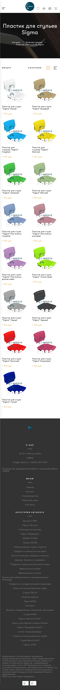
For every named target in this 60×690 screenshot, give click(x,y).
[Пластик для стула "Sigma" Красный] (15, 342)
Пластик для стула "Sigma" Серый (11, 319)
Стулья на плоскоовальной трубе (30, 636)
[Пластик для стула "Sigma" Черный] (45, 301)
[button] (8, 99)
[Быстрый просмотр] (17, 99)
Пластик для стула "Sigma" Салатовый (42, 276)
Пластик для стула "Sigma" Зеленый (11, 191)
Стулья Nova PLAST (30, 640)
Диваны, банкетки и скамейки (30, 560)
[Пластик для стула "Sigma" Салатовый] (45, 258)
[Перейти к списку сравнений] (44, 8)
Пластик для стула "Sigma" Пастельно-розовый (42, 233)
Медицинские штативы (30, 573)
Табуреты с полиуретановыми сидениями (30, 584)
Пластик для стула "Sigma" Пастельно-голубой (12, 233)
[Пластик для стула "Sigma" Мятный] (45, 174)
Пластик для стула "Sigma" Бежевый (41, 107)
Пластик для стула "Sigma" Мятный (41, 191)
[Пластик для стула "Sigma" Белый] (15, 90)
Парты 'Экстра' (30, 525)
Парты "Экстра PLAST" (30, 619)
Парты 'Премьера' (30, 534)
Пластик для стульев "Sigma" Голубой (10, 149)
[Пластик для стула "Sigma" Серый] (15, 301)
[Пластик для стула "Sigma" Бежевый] (45, 90)
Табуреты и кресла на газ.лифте (30, 551)
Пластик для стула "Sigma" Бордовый (41, 360)
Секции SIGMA (30, 542)
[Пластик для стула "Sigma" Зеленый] (15, 174)
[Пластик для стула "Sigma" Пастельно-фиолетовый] (15, 258)
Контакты (30, 504)
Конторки (30, 606)
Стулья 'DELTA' (30, 592)
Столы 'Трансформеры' (30, 632)
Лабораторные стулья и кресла (30, 547)
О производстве (30, 496)
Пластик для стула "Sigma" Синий (11, 401)
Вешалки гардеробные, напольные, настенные (30, 610)
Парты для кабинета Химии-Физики (30, 623)
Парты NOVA (30, 601)
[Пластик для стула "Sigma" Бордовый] (45, 342)
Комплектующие (30, 597)
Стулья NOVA (30, 614)
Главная (30, 487)
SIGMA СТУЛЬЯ (30, 538)
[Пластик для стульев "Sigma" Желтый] (45, 130)
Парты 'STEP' (30, 645)
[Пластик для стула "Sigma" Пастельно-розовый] (45, 215)
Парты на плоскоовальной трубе (30, 588)
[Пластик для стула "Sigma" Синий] (15, 383)
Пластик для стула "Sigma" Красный (11, 360)
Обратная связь (30, 500)
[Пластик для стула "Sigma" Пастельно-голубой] (15, 215)
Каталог (30, 491)
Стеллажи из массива (30, 529)
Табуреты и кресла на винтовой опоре (30, 564)
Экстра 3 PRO (30, 521)
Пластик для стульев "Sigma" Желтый (40, 149)
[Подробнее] (12, 99)
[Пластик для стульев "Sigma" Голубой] (15, 130)
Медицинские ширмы (30, 569)
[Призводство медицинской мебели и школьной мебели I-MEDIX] (30, 6)
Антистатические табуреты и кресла (30, 555)
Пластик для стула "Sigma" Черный (41, 319)
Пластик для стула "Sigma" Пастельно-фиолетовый (12, 277)
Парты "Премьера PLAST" (30, 627)
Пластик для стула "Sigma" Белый (11, 107)
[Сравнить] (21, 99)
